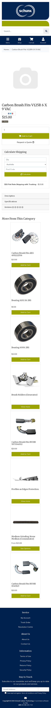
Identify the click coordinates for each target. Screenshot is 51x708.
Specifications (11, 201)
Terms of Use (25, 656)
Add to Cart (26, 136)
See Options (26, 548)
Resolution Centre (25, 627)
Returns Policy (25, 665)
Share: (5, 113)
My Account (25, 618)
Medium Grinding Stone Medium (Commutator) (23, 537)
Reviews (8, 207)
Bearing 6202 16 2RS (21, 300)
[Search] (46, 31)
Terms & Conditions (28, 693)
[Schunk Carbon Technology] (25, 14)
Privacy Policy (25, 661)
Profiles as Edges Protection (25, 489)
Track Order (25, 622)
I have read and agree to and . (26, 693)
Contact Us (25, 644)
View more (25, 407)
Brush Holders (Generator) (25, 395)
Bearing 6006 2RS (20, 347)
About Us (25, 639)
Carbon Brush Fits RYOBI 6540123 (24, 585)
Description (10, 196)
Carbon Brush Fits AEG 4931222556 (23, 254)
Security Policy (25, 670)
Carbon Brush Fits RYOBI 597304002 (24, 443)
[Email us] (25, 698)
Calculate (26, 174)
